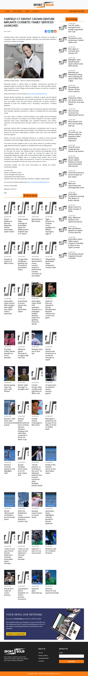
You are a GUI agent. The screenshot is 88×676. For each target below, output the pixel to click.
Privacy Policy (43, 655)
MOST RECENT (17, 11)
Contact (41, 661)
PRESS (27, 11)
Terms (40, 653)
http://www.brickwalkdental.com (38, 182)
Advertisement (43, 658)
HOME (8, 11)
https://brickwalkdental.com (37, 94)
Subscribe (71, 661)
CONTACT (35, 11)
